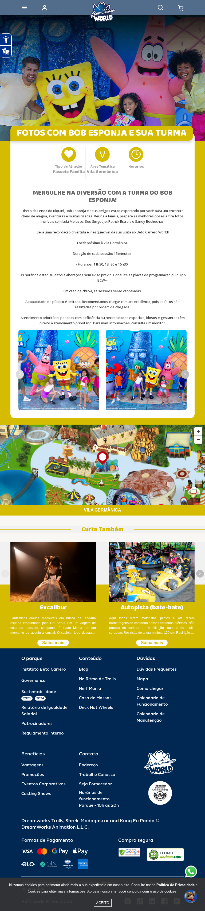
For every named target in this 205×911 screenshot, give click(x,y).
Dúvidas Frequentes (157, 669)
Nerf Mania (90, 688)
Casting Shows (36, 793)
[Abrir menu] (24, 7)
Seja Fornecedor (95, 784)
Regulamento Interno (42, 733)
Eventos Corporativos (43, 784)
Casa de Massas (95, 698)
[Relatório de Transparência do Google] (129, 854)
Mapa (142, 679)
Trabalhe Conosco (97, 774)
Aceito (102, 903)
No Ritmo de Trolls (97, 679)
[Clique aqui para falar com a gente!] (191, 872)
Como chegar (150, 688)
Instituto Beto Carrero (43, 669)
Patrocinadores (37, 723)
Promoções (32, 774)
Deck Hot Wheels (96, 707)
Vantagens (32, 765)
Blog (83, 669)
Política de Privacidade (175, 885)
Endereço (88, 765)
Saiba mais (53, 642)
